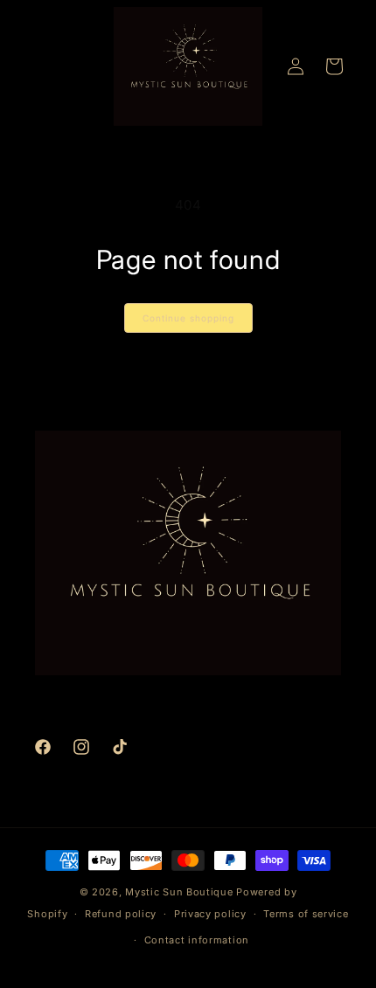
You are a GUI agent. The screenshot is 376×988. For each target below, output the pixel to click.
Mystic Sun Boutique (179, 892)
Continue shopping (188, 318)
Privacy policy (210, 914)
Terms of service (305, 914)
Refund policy (121, 914)
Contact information (196, 940)
